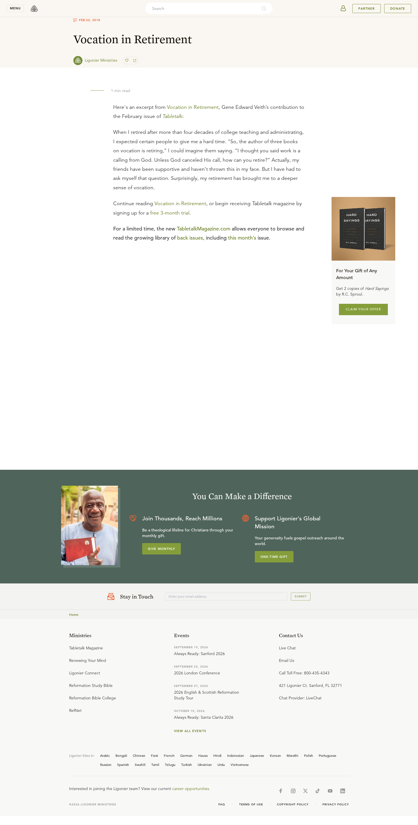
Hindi (217, 755)
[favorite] (127, 60)
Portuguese (327, 755)
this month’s (242, 237)
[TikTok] (317, 791)
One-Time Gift (274, 557)
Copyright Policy (293, 804)
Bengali (121, 755)
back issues (190, 237)
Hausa (203, 755)
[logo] (34, 8)
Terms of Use (251, 804)
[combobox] (201, 8)
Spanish (123, 764)
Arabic (105, 755)
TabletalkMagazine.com (203, 228)
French (169, 755)
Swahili (140, 764)
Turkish (186, 764)
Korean (275, 755)
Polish (308, 755)
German (186, 755)
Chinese (139, 755)
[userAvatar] (343, 8)
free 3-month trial (169, 213)
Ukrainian (205, 764)
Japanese (257, 755)
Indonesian (235, 755)
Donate (397, 9)
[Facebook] (281, 791)
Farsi (154, 755)
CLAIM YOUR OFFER (363, 309)
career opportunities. (191, 788)
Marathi (292, 755)
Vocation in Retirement (193, 107)
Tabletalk (172, 116)
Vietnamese (240, 764)
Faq (221, 804)
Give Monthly (161, 549)
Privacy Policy (335, 804)
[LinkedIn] (342, 791)
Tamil (155, 764)
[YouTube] (330, 791)
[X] (305, 790)
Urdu (221, 764)
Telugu (170, 764)
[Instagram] (293, 791)
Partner (366, 9)
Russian (105, 764)
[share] (134, 60)
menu (15, 8)
